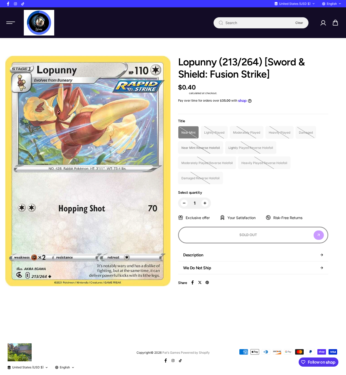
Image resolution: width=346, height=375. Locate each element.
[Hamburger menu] (10, 22)
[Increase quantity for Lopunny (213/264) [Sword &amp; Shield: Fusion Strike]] (204, 203)
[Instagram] (15, 4)
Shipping (183, 93)
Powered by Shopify (195, 352)
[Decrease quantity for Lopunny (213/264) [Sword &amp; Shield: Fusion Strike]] (184, 203)
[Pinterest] (207, 282)
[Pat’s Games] (39, 22)
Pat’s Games (171, 352)
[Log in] (323, 22)
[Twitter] (200, 282)
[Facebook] (8, 4)
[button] (335, 22)
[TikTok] (23, 4)
